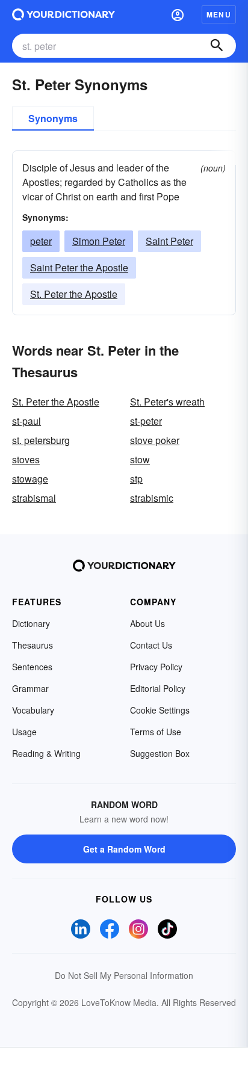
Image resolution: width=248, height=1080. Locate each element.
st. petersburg (41, 440)
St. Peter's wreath (167, 402)
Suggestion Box (160, 753)
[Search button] (217, 46)
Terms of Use (155, 732)
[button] (177, 14)
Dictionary (31, 623)
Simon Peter (98, 241)
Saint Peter (169, 241)
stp (136, 479)
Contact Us (151, 645)
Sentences (32, 667)
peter (41, 241)
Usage (24, 732)
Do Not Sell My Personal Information (124, 975)
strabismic (151, 498)
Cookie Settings (160, 710)
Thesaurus (32, 645)
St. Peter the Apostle (73, 294)
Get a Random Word (124, 849)
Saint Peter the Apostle (79, 267)
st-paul (26, 421)
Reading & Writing (46, 753)
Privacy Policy (156, 667)
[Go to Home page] (63, 14)
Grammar (30, 688)
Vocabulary (33, 710)
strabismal (34, 498)
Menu (218, 14)
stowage (30, 479)
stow (140, 459)
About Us (147, 623)
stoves (26, 459)
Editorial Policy (157, 688)
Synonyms (53, 118)
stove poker (154, 440)
